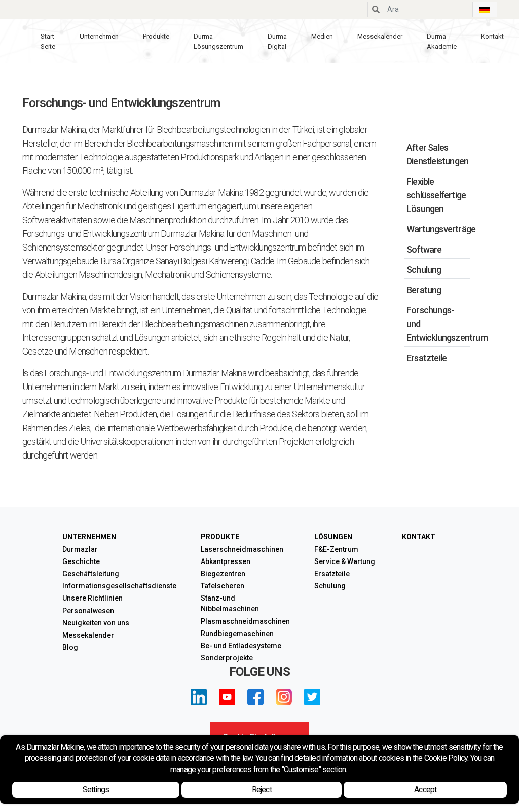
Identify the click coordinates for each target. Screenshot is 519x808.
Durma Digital (277, 41)
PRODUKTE (220, 537)
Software (424, 249)
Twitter (312, 697)
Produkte (156, 36)
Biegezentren (223, 574)
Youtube (227, 697)
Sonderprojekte (227, 658)
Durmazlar (80, 549)
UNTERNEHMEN (89, 537)
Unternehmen (99, 36)
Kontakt (492, 36)
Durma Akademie (442, 41)
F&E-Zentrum (336, 549)
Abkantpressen (225, 561)
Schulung (423, 269)
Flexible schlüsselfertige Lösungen (436, 195)
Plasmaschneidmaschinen (245, 621)
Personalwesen (88, 611)
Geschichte (81, 561)
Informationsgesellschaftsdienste (119, 586)
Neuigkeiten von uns (95, 623)
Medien (322, 36)
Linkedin (199, 697)
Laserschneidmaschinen (242, 549)
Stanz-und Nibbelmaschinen (230, 603)
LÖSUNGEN (333, 537)
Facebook (255, 697)
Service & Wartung (344, 561)
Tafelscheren (222, 586)
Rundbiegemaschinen (237, 633)
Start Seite (48, 41)
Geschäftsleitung (90, 574)
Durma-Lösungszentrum (218, 41)
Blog (70, 647)
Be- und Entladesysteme (241, 646)
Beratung (423, 290)
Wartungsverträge (440, 229)
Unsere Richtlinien (92, 598)
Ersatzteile (426, 358)
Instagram (284, 697)
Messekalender (379, 36)
